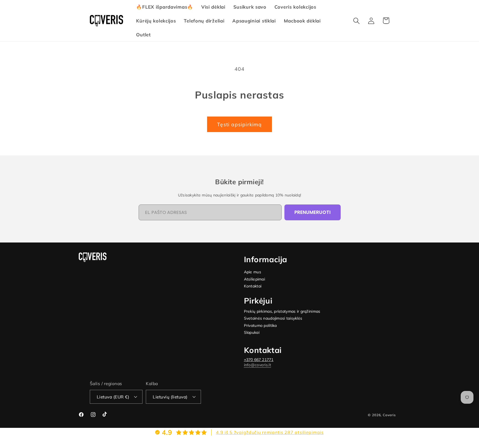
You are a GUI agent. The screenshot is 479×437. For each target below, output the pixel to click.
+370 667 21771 (259, 359)
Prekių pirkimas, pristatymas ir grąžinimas (282, 311)
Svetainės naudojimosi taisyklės (273, 318)
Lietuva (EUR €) (113, 397)
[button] (356, 20)
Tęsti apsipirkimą (239, 124)
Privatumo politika (260, 325)
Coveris (389, 415)
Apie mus (252, 272)
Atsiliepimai (254, 279)
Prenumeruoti (312, 212)
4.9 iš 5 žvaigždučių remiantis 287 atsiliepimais (270, 432)
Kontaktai (253, 286)
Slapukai (251, 332)
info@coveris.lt (257, 364)
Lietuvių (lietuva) (170, 397)
